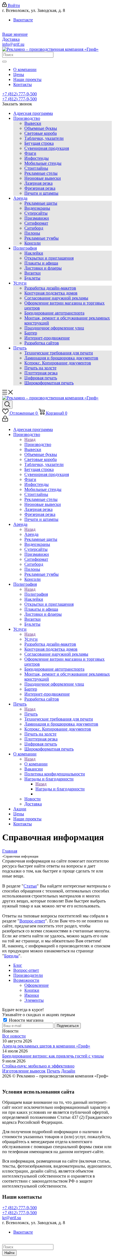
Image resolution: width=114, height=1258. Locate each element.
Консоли (32, 243)
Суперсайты (36, 213)
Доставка (11, 39)
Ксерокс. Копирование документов (57, 363)
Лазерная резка (38, 183)
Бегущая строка (39, 143)
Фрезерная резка (39, 188)
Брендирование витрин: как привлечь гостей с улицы (53, 1056)
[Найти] (4, 61)
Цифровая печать (40, 378)
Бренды (11, 955)
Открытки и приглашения (49, 258)
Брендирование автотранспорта (54, 313)
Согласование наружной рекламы (56, 298)
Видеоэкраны (37, 208)
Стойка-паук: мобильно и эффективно (38, 1066)
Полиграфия (25, 248)
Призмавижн (36, 218)
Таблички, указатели (44, 138)
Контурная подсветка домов (50, 293)
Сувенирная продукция (46, 148)
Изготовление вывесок (24, 1071)
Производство (26, 118)
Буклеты (32, 278)
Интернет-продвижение (47, 338)
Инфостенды (36, 158)
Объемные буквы (40, 128)
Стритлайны (36, 168)
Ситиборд (33, 228)
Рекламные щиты (40, 203)
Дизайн (68, 1071)
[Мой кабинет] (5, 420)
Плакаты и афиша (41, 263)
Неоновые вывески (42, 178)
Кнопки (31, 990)
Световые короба (40, 133)
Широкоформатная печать (49, 383)
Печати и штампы (41, 193)
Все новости (14, 1036)
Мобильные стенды (42, 163)
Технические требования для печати (58, 353)
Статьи (30, 886)
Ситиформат (36, 223)
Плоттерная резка (41, 373)
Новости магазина (25, 1020)
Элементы (34, 1000)
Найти (9, 1253)
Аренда (20, 198)
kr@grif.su (11, 1217)
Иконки (31, 995)
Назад (29, 439)
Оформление (36, 985)
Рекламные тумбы (41, 238)
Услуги (20, 283)
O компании (36, 764)
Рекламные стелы (41, 173)
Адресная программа (33, 113)
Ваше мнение (15, 34)
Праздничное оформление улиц (54, 328)
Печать (20, 348)
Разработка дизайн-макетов (50, 288)
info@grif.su (13, 44)
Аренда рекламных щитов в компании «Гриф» (46, 1046)
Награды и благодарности (60, 789)
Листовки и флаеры (43, 268)
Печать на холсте (40, 368)
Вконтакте (23, 19)
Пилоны (32, 233)
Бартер (30, 333)
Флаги (30, 153)
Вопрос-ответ (32, 921)
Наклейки (33, 253)
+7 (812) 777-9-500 (19, 94)
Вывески (32, 123)
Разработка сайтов (41, 343)
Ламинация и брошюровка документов (61, 358)
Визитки (32, 273)
